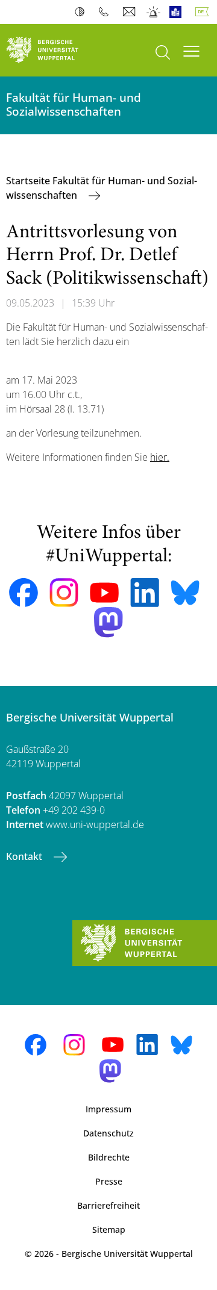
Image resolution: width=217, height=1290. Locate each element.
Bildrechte (109, 1157)
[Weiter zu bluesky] (185, 592)
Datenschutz (108, 1133)
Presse (108, 1181)
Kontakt (25, 856)
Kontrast (82, 12)
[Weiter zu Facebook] (23, 592)
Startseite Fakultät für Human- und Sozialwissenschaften (101, 188)
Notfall (154, 12)
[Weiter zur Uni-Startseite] (54, 50)
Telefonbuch (106, 12)
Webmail (130, 12)
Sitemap (108, 1229)
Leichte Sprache (178, 12)
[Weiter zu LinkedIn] (144, 592)
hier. (159, 457)
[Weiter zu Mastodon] (108, 622)
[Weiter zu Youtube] (104, 592)
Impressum (108, 1109)
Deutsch (204, 12)
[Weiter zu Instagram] (63, 592)
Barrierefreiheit (108, 1205)
